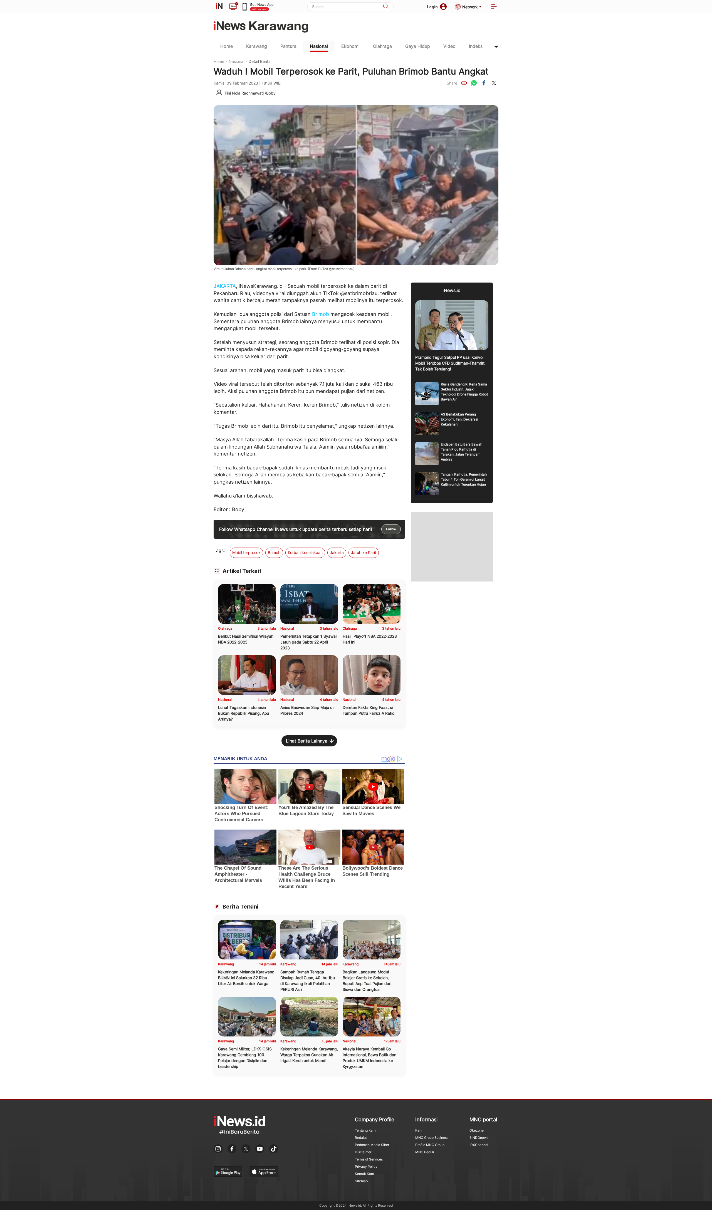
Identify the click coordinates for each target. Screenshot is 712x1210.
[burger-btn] (494, 7)
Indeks (476, 46)
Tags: (219, 550)
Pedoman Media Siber (372, 1145)
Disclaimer (363, 1152)
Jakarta (337, 552)
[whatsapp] (473, 82)
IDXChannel (478, 1145)
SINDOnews (478, 1137)
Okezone (476, 1130)
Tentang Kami (365, 1130)
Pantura (288, 46)
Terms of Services (369, 1159)
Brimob (320, 314)
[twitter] (494, 82)
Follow (391, 529)
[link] (463, 82)
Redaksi (361, 1137)
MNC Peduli (424, 1152)
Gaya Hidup (417, 46)
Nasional (319, 46)
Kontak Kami (365, 1174)
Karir (418, 1130)
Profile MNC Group (429, 1145)
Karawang (256, 46)
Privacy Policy (366, 1166)
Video (449, 46)
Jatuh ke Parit (363, 552)
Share (452, 83)
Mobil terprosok (246, 552)
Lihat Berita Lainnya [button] (306, 741)
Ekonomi (350, 46)
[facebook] (483, 82)
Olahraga (382, 46)
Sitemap (361, 1181)
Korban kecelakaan (305, 552)
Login (432, 6)
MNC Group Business (431, 1137)
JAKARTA (225, 286)
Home (226, 46)
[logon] (219, 7)
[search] (385, 7)
